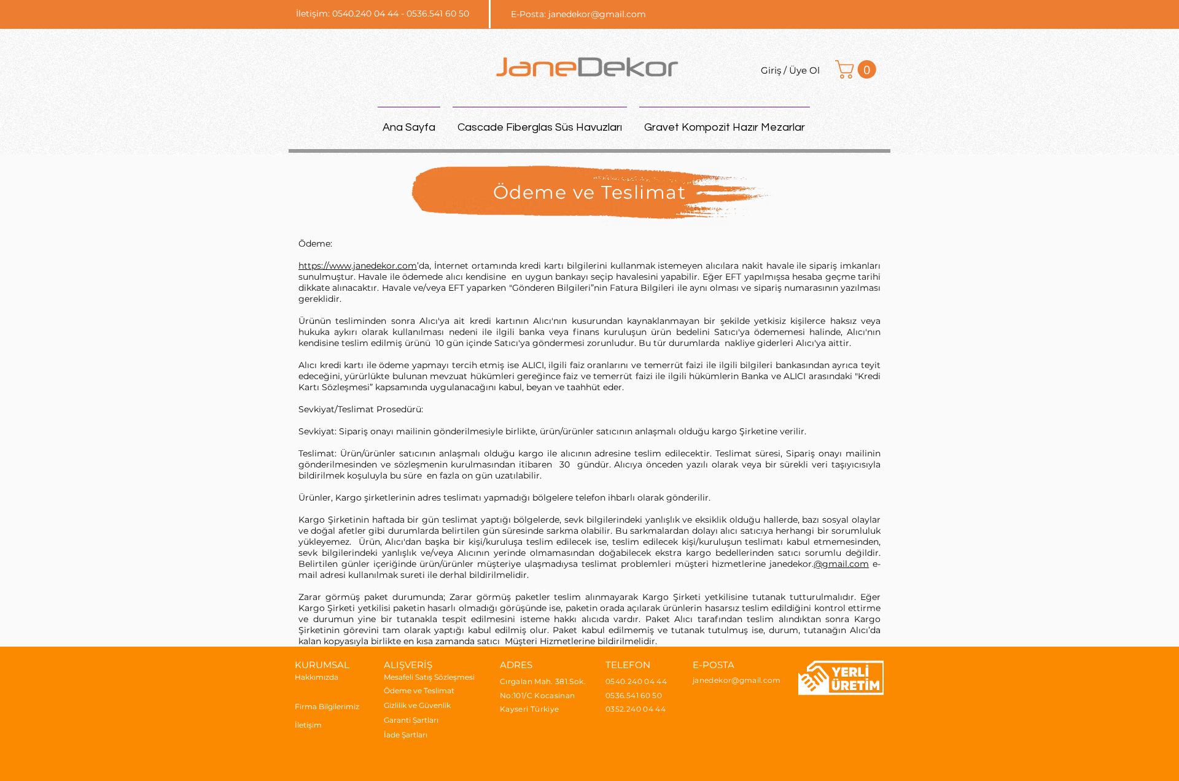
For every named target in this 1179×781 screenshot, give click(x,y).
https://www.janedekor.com (357, 265)
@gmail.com (841, 563)
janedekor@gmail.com (597, 14)
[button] (858, 69)
